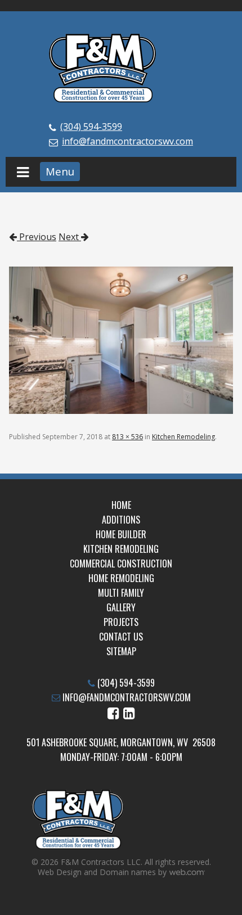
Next (70, 237)
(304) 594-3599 (91, 126)
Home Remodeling (121, 578)
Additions (121, 519)
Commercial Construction (121, 563)
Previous (36, 237)
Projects (121, 622)
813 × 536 (127, 436)
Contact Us (121, 636)
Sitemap (121, 651)
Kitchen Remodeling (183, 436)
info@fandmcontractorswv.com (127, 141)
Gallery (121, 607)
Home (121, 505)
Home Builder (121, 534)
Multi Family (121, 593)
